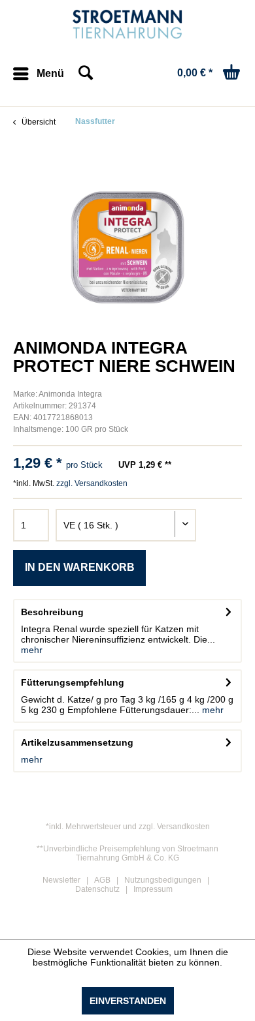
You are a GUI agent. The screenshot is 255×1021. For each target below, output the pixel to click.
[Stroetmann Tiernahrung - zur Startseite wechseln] (128, 24)
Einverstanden (128, 1001)
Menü (50, 73)
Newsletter (61, 880)
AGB (102, 880)
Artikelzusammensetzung (77, 742)
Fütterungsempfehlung (72, 682)
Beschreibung (52, 612)
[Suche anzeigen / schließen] (85, 74)
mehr (31, 650)
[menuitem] (38, 74)
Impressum (153, 889)
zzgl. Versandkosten (92, 483)
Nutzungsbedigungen (162, 880)
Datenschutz (97, 889)
